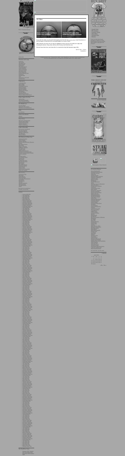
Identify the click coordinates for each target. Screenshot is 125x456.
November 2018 (26, 294)
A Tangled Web (22, 82)
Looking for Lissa (23, 160)
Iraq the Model (22, 105)
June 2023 (24, 235)
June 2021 (24, 261)
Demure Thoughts (95, 191)
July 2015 (24, 337)
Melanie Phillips (22, 89)
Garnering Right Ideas (96, 203)
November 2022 (26, 242)
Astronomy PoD (22, 174)
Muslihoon (93, 218)
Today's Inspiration (23, 124)
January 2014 (25, 356)
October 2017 (25, 308)
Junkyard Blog (22, 67)
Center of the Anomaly (96, 186)
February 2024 (25, 226)
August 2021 (25, 259)
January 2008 (25, 434)
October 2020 (25, 269)
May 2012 (24, 378)
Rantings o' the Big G (96, 227)
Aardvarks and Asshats (96, 172)
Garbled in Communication (25, 151)
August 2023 (25, 233)
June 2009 (24, 416)
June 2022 (24, 248)
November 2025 (26, 204)
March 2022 (25, 251)
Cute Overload (22, 177)
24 (96, 262)
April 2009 (24, 418)
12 (99, 259)
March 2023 (25, 238)
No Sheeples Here (23, 161)
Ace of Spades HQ (95, 171)
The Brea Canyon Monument (97, 183)
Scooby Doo (95, 35)
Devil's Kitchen (22, 87)
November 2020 (26, 268)
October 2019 (25, 282)
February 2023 (25, 239)
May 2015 (24, 339)
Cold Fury (21, 61)
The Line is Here (23, 70)
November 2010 (26, 397)
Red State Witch (95, 228)
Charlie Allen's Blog (23, 121)
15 (93, 260)
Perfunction (94, 222)
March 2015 (25, 341)
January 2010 (25, 408)
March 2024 (25, 225)
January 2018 (25, 305)
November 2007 (26, 436)
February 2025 (25, 213)
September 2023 (26, 232)
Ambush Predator (23, 138)
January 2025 (25, 214)
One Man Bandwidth (23, 100)
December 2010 (26, 396)
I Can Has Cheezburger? (24, 178)
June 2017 (24, 312)
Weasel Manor (22, 134)
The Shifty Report (23, 164)
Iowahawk (21, 65)
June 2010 (24, 403)
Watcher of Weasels (23, 132)
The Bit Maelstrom (95, 181)
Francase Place (95, 201)
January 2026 (25, 201)
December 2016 (26, 319)
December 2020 (26, 267)
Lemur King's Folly (95, 208)
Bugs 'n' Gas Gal (23, 146)
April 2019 (24, 289)
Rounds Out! (94, 231)
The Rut (20, 181)
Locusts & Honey (95, 213)
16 (94, 260)
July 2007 (24, 440)
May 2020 (24, 275)
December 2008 (26, 422)
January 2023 (25, 240)
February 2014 (25, 355)
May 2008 (24, 430)
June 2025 (24, 209)
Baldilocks (93, 180)
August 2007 (25, 439)
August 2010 (25, 401)
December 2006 (29, 452)
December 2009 (26, 409)
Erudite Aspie (22, 149)
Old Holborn (22, 91)
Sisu (20, 76)
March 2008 (25, 432)
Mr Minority (93, 216)
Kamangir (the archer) (24, 106)
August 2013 (25, 362)
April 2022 (24, 250)
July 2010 (24, 402)
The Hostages (94, 205)
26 (99, 262)
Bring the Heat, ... (95, 185)
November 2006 (26, 453)
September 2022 (26, 245)
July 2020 (24, 273)
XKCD (20, 186)
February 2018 (25, 304)
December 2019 (26, 280)
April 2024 (24, 224)
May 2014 (24, 352)
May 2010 (24, 404)
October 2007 (25, 437)
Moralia (93, 214)
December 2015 (26, 332)
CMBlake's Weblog (23, 147)
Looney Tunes (96, 32)
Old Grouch (21, 162)
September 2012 (26, 374)
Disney (94, 36)
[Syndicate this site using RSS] (102, 162)
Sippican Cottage (23, 165)
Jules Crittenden (23, 68)
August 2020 (25, 271)
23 (94, 262)
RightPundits (22, 75)
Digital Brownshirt (95, 194)
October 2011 (25, 386)
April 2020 (24, 276)
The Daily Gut (22, 63)
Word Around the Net (96, 248)
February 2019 (25, 291)
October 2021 (25, 256)
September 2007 (26, 438)
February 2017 (25, 317)
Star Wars (94, 33)
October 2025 (25, 205)
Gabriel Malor (94, 202)
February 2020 (25, 278)
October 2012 (25, 373)
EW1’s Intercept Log (23, 150)
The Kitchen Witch (23, 157)
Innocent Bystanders (96, 206)
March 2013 (25, 367)
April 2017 (24, 314)
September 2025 (26, 206)
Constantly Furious (23, 86)
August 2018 (25, 297)
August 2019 (25, 284)
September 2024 (26, 219)
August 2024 (25, 220)
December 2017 (26, 306)
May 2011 (24, 391)
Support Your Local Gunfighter (98, 241)
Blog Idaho (21, 145)
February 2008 (25, 433)
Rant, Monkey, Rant (95, 225)
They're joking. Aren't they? (25, 94)
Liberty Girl (21, 158)
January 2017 (25, 318)
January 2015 (25, 344)
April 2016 (24, 327)
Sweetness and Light (24, 77)
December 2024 (26, 215)
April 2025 (24, 211)
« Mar (101, 265)
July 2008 (24, 428)
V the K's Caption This (96, 247)
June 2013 (24, 364)
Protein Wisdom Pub (24, 73)
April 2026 (24, 198)
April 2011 (24, 392)
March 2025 (25, 212)
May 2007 (24, 443)
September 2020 (26, 270)
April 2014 (24, 353)
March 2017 (25, 316)
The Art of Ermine (23, 130)
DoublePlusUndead (95, 195)
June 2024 (24, 222)
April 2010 (24, 405)
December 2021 (26, 254)
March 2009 (25, 419)
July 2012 (24, 376)
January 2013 (25, 369)
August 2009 (25, 414)
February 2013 (25, 368)
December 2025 (26, 203)
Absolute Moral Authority (97, 176)
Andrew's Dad (94, 178)
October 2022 (25, 243)
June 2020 (24, 274)
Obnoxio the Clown (23, 90)
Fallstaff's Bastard (95, 200)
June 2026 (24, 196)
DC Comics (95, 31)
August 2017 (25, 310)
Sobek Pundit (94, 237)
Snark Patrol (22, 166)
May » (105, 265)
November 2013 (26, 359)
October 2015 (25, 334)
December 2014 (26, 345)
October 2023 (25, 231)
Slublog (93, 234)
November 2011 (26, 384)
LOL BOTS (21, 179)
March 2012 (25, 380)
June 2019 (24, 286)
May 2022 (24, 249)
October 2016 (25, 321)
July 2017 (24, 311)
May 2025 (24, 210)
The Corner (21, 62)
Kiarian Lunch (22, 156)
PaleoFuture (22, 180)
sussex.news (72, 40)
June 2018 (24, 299)
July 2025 (24, 208)
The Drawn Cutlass (95, 196)
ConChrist (93, 187)
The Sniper (93, 236)
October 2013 (25, 360)
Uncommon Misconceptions (97, 246)
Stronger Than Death (96, 238)
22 (93, 262)
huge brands (94, 41)
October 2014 (25, 347)
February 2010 (25, 407)
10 (96, 259)
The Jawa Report (23, 66)
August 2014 (25, 349)
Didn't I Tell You (94, 193)
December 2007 (26, 435)
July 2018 (24, 298)
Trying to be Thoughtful (24, 169)
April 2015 (24, 340)
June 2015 (24, 338)
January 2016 (25, 331)
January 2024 (25, 227)
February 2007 (25, 446)
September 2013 (26, 361)
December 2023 (26, 228)
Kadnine (93, 207)
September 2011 (26, 387)
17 (96, 260)
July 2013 (24, 363)
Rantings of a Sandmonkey (25, 107)
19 (99, 260)
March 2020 (25, 277)
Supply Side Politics (96, 239)
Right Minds (94, 229)
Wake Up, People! (23, 170)
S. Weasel (93, 232)
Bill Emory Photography (24, 120)
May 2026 (24, 197)
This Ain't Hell (94, 243)
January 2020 (25, 279)
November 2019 (26, 281)
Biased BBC (22, 85)
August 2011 (25, 388)
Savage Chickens (23, 183)
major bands (102, 41)
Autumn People (94, 175)
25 (98, 262)
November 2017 (26, 307)
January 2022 (25, 253)
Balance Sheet (94, 179)
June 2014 (24, 351)
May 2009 (24, 417)
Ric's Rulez (21, 163)
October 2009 (25, 411)
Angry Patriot (22, 140)
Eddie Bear (93, 197)
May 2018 (24, 300)
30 (94, 263)
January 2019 (25, 292)
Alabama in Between (96, 177)
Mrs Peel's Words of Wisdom (98, 217)
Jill (19, 155)
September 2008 (26, 425)
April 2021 (24, 263)
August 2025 (25, 207)
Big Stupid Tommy (23, 144)
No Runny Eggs (22, 71)
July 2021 (24, 260)
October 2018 (25, 295)
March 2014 (25, 354)
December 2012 (26, 370)
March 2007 (25, 445)
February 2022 (25, 252)
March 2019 (25, 290)
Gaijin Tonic (22, 99)
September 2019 (26, 283)
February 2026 (25, 200)
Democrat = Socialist (96, 190)
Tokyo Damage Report (24, 101)
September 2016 (26, 322)
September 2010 (26, 400)
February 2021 (25, 265)
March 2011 (25, 393)
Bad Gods (21, 175)
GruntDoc (93, 204)
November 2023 (26, 229)
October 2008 (25, 424)
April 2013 (24, 366)
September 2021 (26, 257)
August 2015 (25, 336)
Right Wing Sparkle (95, 230)
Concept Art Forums (23, 122)
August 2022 (25, 246)
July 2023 (24, 234)
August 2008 (25, 426)
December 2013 (26, 358)
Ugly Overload (22, 184)
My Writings (21, 112)
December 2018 (26, 293)
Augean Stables (22, 141)
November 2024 (26, 217)
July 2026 (24, 195)
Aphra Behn (21, 84)
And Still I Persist (95, 173)
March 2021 (25, 264)
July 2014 (24, 350)
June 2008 (24, 429)
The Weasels (22, 133)
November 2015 (26, 333)
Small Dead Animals (24, 93)
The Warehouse (22, 185)
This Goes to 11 (95, 244)
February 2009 (25, 420)
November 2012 (26, 372)
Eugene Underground (96, 199)
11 (98, 259)
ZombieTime (22, 78)
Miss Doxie (21, 159)
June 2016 (24, 325)
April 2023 (24, 237)
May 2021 (24, 262)
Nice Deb (93, 220)
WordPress (66, 57)
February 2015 (25, 342)
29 (93, 263)
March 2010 (25, 406)
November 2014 (26, 346)
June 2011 (24, 390)
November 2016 (26, 320)
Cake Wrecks (22, 176)
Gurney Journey (23, 123)
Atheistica (93, 174)
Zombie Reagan (26, 29)
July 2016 (24, 324)
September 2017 (26, 309)
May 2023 (24, 236)
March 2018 (25, 303)
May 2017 (24, 313)
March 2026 (25, 199)
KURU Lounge (94, 211)
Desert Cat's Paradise (96, 192)
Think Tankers (94, 242)
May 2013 (24, 365)
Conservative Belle (95, 188)
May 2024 (24, 223)
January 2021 (25, 266)
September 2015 (26, 335)
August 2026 (25, 194)
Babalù (20, 116)
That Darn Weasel (23, 131)
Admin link (21, 56)
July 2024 (24, 221)
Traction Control (95, 245)
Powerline (21, 74)
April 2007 (24, 444)
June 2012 (24, 377)
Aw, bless (39, 19)
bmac (92, 182)
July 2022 (24, 247)
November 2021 (26, 255)
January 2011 (25, 395)
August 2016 (25, 323)
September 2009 (26, 412)
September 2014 (26, 348)
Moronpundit (94, 215)
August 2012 (25, 375)
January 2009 (25, 421)
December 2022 (26, 241)
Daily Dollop (94, 189)
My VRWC (93, 219)
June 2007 (24, 441)
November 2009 (26, 410)
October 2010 (25, 398)
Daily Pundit (22, 64)
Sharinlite (93, 233)
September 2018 (26, 296)
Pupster (93, 224)
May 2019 (24, 288)
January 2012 (25, 382)
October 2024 (25, 218)
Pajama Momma (95, 221)
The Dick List (22, 148)
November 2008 (26, 423)
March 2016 (25, 328)
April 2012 (24, 379)
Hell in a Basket (22, 154)
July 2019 (24, 285)
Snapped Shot (94, 235)
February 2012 (25, 381)
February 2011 (25, 394)
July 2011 (24, 389)
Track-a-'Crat (22, 168)
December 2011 (26, 383)
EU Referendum (22, 88)
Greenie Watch (22, 92)
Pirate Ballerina (22, 72)
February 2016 (25, 330)
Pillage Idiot (94, 223)
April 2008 (24, 431)
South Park (95, 29)
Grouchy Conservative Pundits (26, 152)
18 (98, 260)
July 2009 (24, 415)
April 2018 (24, 302)
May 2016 (24, 326)
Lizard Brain (94, 210)
